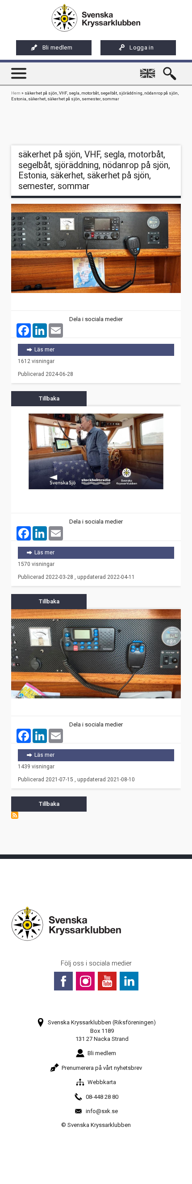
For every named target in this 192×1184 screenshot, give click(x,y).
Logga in (141, 47)
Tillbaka (49, 398)
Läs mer (102, 350)
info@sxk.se (102, 1111)
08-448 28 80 (102, 1096)
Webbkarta (102, 1082)
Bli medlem (57, 47)
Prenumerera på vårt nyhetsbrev (102, 1067)
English (149, 69)
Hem (16, 93)
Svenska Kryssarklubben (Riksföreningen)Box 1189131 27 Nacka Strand (102, 1030)
